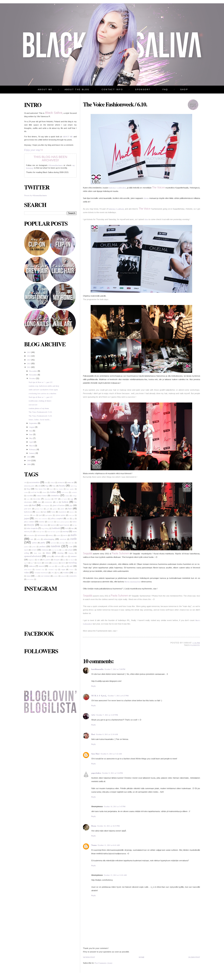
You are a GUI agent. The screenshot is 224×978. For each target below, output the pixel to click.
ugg (65, 566)
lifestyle (30, 524)
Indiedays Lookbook (116, 209)
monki (58, 535)
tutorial (41, 566)
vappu (63, 569)
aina (46, 482)
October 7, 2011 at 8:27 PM (118, 695)
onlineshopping (48, 539)
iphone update (60, 515)
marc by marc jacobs (53, 531)
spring (49, 556)
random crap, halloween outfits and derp (44, 386)
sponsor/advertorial (32, 556)
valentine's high (52, 569)
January (32, 453)
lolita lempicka (32, 528)
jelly (68, 518)
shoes (48, 552)
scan (63, 550)
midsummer (41, 535)
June (31, 434)
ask (39, 485)
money (50, 535)
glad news (27, 509)
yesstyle (55, 576)
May (31, 438)
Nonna (94, 845)
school (70, 550)
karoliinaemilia (97, 669)
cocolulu (30, 495)
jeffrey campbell (57, 518)
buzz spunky (70, 489)
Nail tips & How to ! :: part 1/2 (40, 397)
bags (47, 485)
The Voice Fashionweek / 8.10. (40, 412)
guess (62, 509)
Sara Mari (95, 753)
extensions (48, 502)
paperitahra (96, 773)
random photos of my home (39, 408)
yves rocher (30, 579)
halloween (28, 512)
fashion (65, 501)
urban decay (28, 569)
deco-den (36, 499)
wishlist (66, 572)
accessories (34, 482)
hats (44, 512)
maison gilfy (28, 531)
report (26, 550)
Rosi (93, 734)
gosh (48, 509)
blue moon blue (40, 489)
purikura (42, 546)
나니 (93, 714)
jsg (73, 518)
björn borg (74, 486)
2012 (29, 363)
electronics (28, 502)
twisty (59, 566)
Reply (93, 686)
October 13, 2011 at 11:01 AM (115, 875)
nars (31, 539)
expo (39, 502)
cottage (74, 496)
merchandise (30, 535)
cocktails (74, 492)
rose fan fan (55, 550)
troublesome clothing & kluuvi (40, 401)
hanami (38, 512)
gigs (70, 505)
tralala (47, 563)
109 (25, 482)
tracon (39, 563)
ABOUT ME (45, 89)
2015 (29, 352)
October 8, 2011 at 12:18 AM (107, 734)
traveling (73, 562)
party (43, 542)
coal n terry (64, 492)
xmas (28, 576)
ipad (40, 515)
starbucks (57, 556)
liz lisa (75, 525)
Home (141, 957)
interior (72, 512)
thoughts (57, 560)
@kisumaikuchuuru (55, 165)
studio (66, 556)
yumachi (63, 576)
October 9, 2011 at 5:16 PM (112, 773)
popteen (26, 546)
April (31, 442)
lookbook (56, 528)
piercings (62, 543)
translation (55, 563)
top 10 (26, 563)
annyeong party (29, 486)
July (31, 430)
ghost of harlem (59, 505)
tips (64, 560)
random (55, 546)
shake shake (37, 553)
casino (26, 492)
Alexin (146, 198)
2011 (29, 367)
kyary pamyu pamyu (63, 522)
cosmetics (55, 495)
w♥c (52, 573)
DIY (55, 499)
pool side (71, 543)
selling (26, 553)
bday (54, 486)
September (33, 423)
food (34, 505)
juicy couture (29, 521)
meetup (65, 531)
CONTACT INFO (112, 89)
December (33, 371)
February (33, 449)
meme (75, 531)
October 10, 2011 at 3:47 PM (114, 806)
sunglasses (31, 560)
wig (58, 572)
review (34, 550)
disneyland (47, 499)
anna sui (70, 482)
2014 (29, 356)
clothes (53, 492)
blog (28, 489)
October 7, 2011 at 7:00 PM (114, 669)
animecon (61, 482)
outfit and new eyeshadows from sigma (43, 389)
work (75, 573)
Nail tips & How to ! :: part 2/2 (40, 382)
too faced (71, 560)
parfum (34, 543)
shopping (71, 553)
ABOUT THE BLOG (77, 89)
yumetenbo (73, 576)
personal (53, 543)
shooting (60, 553)
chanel (44, 492)
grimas (55, 509)
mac (72, 528)
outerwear (63, 539)
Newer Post (89, 957)
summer (74, 556)
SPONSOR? (142, 89)
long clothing (45, 528)
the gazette (46, 560)
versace (71, 569)
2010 (29, 457)
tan (38, 560)
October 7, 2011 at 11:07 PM (107, 715)
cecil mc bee (35, 492)
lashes (74, 522)
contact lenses (41, 495)
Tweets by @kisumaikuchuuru (35, 195)
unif (70, 566)
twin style (51, 566)
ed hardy (64, 499)
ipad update (48, 515)
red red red (33, 404)
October (32, 378)
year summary (45, 576)
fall (57, 502)
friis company (45, 505)
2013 (29, 360)
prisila (34, 546)
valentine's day (39, 569)
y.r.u (36, 576)
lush (66, 528)
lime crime (43, 525)
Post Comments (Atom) (103, 963)
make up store (40, 531)
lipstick (53, 525)
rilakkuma (44, 550)
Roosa (93, 825)
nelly (38, 539)
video (26, 572)
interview (27, 515)
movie (65, 535)
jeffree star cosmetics (40, 518)
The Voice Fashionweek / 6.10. (40, 416)
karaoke (41, 522)
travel (63, 563)
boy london (59, 489)
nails (74, 535)
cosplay (67, 496)
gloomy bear (39, 509)
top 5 (32, 563)
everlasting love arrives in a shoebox (42, 393)
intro (34, 515)
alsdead (52, 482)
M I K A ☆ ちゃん (99, 695)
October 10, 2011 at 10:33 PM (108, 826)
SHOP (184, 89)
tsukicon (32, 566)
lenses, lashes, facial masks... (40, 419)
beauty (62, 485)
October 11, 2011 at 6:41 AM (109, 845)
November (33, 374)
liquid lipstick (64, 525)
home (53, 512)
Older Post (194, 957)
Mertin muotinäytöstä (132, 581)
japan (26, 518)
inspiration (62, 512)
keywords (50, 522)
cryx (28, 499)
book (51, 489)
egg (72, 499)
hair (70, 508)
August (32, 427)
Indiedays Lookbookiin (117, 187)
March (32, 445)
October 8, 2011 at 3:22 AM (111, 753)
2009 (29, 460)
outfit (73, 539)
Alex (146, 219)
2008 (29, 464)
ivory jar (71, 515)
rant (70, 546)
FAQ (165, 89)
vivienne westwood (41, 572)
